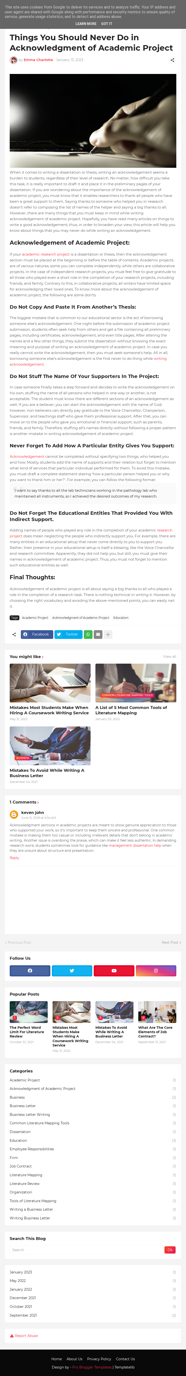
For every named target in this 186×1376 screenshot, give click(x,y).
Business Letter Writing (93, 1114)
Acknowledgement (27, 456)
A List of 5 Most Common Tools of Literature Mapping (131, 710)
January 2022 (93, 1289)
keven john (32, 812)
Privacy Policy (99, 1359)
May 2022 (93, 1281)
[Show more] (108, 634)
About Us (74, 1359)
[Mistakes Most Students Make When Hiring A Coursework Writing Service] (50, 683)
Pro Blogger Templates (92, 1367)
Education (120, 618)
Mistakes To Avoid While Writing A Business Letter (47, 773)
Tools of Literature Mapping (93, 1201)
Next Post (170, 942)
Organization (93, 1192)
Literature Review (93, 1184)
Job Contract (93, 1166)
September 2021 (93, 1315)
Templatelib (124, 1367)
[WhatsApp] (88, 634)
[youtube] (114, 970)
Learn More (86, 24)
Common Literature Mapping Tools (93, 1123)
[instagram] (156, 970)
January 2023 (93, 1272)
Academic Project (35, 618)
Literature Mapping (93, 1175)
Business (93, 1097)
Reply (14, 858)
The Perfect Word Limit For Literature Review (27, 1031)
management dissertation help (135, 845)
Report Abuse (26, 1336)
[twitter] (72, 970)
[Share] (172, 60)
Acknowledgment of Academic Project (80, 618)
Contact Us (125, 1359)
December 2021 (93, 1298)
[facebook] (30, 970)
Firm (93, 1158)
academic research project (46, 254)
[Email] (98, 634)
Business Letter (93, 1106)
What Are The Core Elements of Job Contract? (155, 1031)
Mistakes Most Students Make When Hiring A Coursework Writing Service (49, 710)
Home (56, 1359)
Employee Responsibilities (93, 1149)
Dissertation (93, 1132)
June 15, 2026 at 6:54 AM (38, 818)
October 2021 (93, 1306)
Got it (106, 24)
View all (169, 656)
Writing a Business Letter (93, 1209)
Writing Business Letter (93, 1218)
